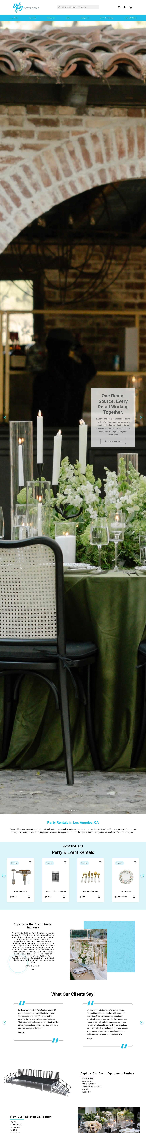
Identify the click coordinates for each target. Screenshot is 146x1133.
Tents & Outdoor (130, 18)
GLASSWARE (16, 1125)
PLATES (14, 1122)
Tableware (51, 18)
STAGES (85, 1089)
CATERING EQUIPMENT (92, 1087)
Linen (68, 18)
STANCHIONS (87, 1079)
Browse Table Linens (113, 437)
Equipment (85, 18)
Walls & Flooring (106, 18)
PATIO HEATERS (89, 1084)
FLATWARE (15, 1127)
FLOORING (86, 1092)
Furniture (32, 18)
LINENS (14, 1130)
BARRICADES (87, 1081)
